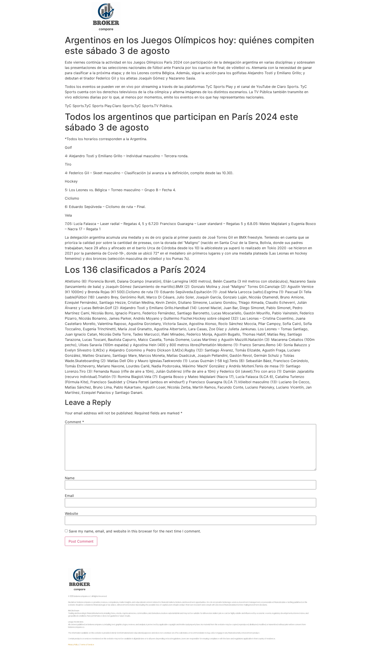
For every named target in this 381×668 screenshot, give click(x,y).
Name (70, 478)
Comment (74, 422)
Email (69, 495)
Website (71, 513)
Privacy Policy (73, 644)
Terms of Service (87, 644)
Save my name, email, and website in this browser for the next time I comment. (135, 531)
